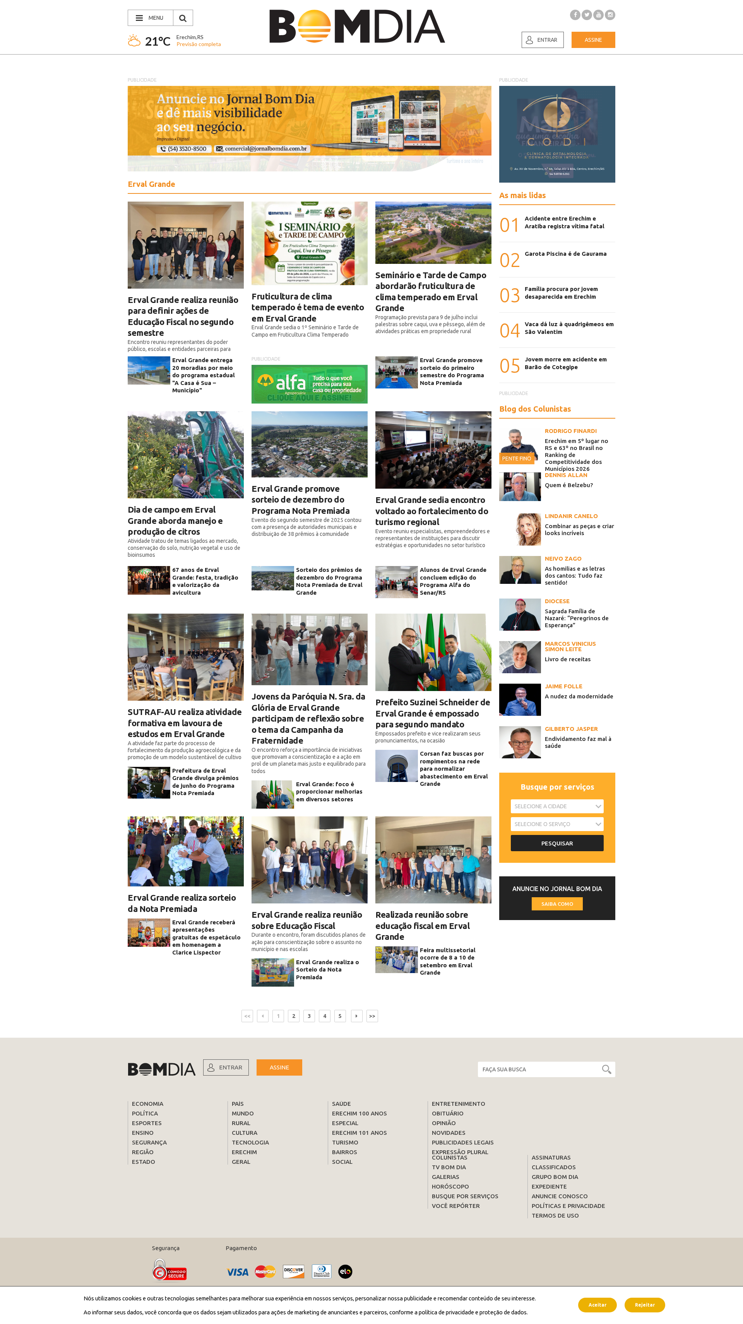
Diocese (557, 601)
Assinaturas (551, 1157)
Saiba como (557, 904)
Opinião (444, 1123)
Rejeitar (645, 1304)
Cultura (244, 1132)
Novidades (449, 1132)
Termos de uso (555, 1215)
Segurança (149, 1142)
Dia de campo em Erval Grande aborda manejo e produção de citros (175, 520)
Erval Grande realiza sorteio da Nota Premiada (182, 903)
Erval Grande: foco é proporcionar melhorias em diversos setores (329, 791)
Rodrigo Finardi (571, 431)
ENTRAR (230, 1067)
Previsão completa (198, 44)
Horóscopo (450, 1186)
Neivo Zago (563, 558)
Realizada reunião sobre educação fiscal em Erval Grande (422, 925)
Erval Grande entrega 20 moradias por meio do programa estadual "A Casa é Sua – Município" (203, 375)
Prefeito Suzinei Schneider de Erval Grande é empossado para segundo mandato (432, 713)
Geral (241, 1161)
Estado (143, 1161)
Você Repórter (456, 1206)
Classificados (554, 1167)
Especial (345, 1123)
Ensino (143, 1132)
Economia (147, 1103)
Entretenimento (458, 1103)
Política (145, 1113)
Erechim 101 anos (359, 1132)
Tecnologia (250, 1142)
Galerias (445, 1176)
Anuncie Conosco (560, 1196)
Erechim (244, 1152)
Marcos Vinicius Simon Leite (570, 646)
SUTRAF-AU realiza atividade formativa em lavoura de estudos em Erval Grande (185, 723)
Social (342, 1161)
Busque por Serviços (465, 1196)
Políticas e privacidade (568, 1206)
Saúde (341, 1103)
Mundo (243, 1113)
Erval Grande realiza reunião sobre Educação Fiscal (307, 920)
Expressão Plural (460, 1152)
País (238, 1103)
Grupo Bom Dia (555, 1176)
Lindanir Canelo (571, 516)
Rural (241, 1123)
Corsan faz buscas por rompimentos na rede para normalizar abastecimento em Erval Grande (454, 768)
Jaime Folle (563, 686)
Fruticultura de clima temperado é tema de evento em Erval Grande (308, 307)
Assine (593, 40)
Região (143, 1152)
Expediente (549, 1186)
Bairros (344, 1152)
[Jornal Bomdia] (357, 26)
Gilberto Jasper (571, 728)
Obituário (448, 1113)
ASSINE (279, 1067)
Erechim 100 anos (359, 1113)
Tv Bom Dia (449, 1167)
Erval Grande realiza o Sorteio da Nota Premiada (327, 969)
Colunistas (449, 1157)
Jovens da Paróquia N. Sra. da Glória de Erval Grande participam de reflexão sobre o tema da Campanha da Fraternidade (308, 718)
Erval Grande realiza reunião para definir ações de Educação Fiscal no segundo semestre (183, 316)
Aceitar (597, 1304)
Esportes (147, 1123)
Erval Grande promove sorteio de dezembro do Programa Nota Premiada (300, 499)
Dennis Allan (566, 475)
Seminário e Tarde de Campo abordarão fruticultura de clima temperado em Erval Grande (430, 291)
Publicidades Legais (463, 1142)
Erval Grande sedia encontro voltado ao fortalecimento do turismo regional (431, 511)
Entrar (547, 40)
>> (372, 1016)
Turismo (345, 1142)
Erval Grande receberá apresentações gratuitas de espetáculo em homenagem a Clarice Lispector (206, 937)
